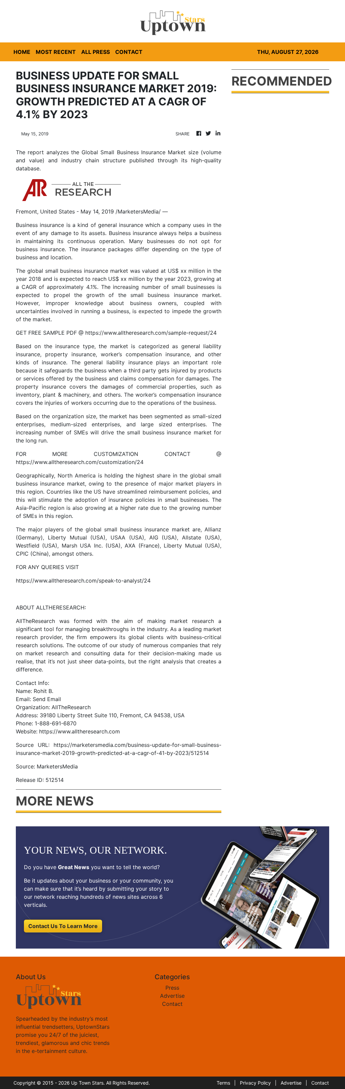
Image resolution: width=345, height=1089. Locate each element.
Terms (223, 1083)
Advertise (172, 995)
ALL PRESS (95, 51)
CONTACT (129, 51)
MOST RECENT (56, 51)
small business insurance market (86, 270)
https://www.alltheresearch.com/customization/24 (80, 462)
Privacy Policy (255, 1083)
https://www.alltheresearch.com (79, 731)
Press (172, 987)
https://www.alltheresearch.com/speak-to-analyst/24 (83, 580)
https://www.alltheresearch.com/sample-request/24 (151, 332)
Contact (172, 1003)
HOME (21, 51)
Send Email (47, 699)
